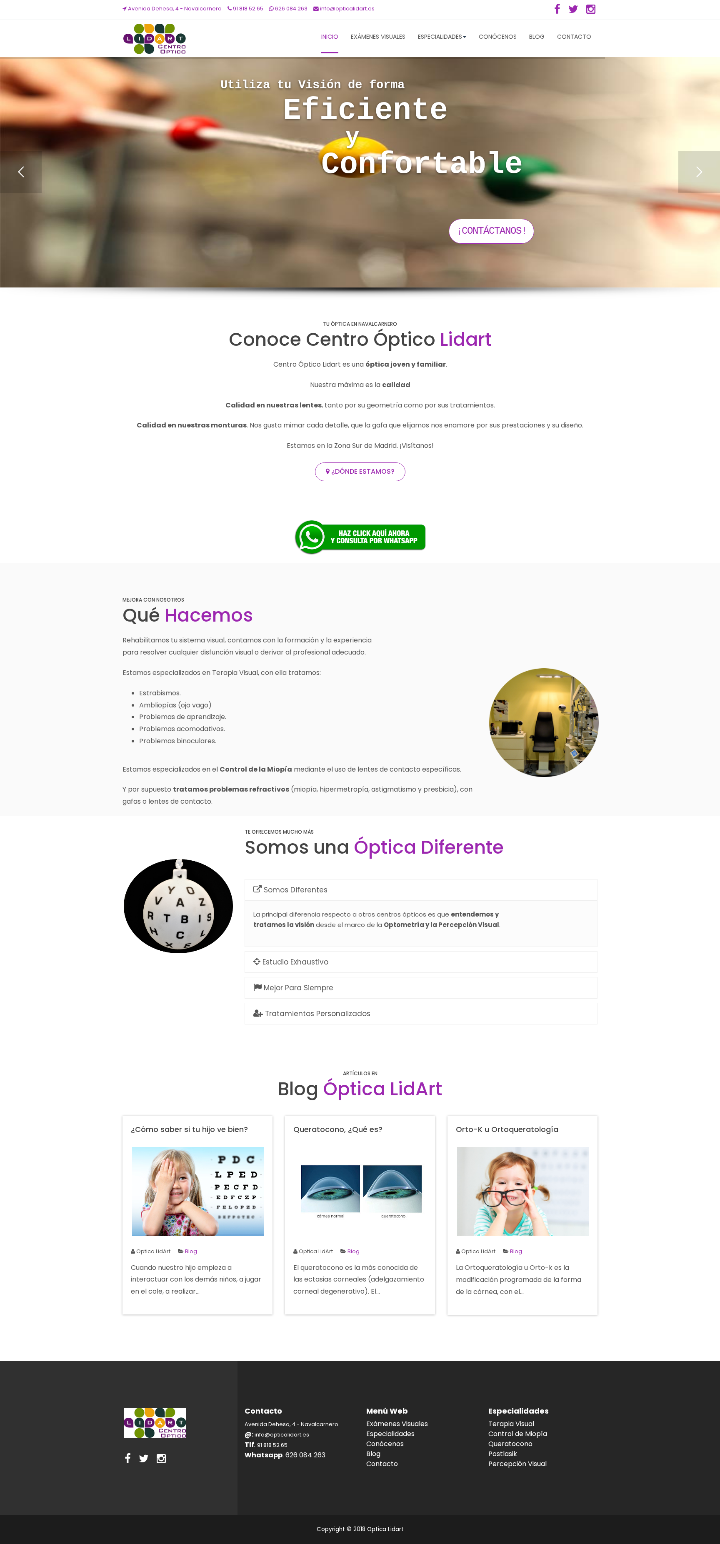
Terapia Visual (511, 1424)
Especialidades (440, 36)
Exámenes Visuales (378, 36)
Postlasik (502, 1454)
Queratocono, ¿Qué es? (337, 1129)
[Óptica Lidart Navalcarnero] (153, 39)
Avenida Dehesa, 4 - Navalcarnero (174, 8)
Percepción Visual (517, 1464)
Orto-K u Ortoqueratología (507, 1129)
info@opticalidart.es (347, 8)
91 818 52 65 (247, 8)
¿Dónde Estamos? (362, 471)
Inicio (329, 36)
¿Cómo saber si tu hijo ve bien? (189, 1129)
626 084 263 (291, 8)
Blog (537, 36)
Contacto (574, 36)
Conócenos (498, 36)
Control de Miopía (517, 1434)
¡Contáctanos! (491, 231)
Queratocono (510, 1444)
